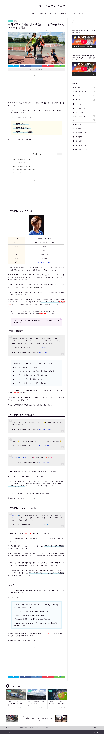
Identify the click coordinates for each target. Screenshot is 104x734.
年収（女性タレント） (85, 132)
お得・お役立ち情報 (85, 91)
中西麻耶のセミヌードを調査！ (26, 169)
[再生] (74, 47)
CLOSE (59, 154)
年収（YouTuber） (85, 116)
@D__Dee (14, 515)
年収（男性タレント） (85, 145)
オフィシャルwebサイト (44, 262)
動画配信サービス (85, 108)
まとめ (19, 172)
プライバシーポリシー (12, 732)
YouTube (85, 87)
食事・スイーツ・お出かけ (85, 149)
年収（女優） (84, 128)
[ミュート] (91, 47)
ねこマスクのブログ (52, 5)
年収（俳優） (85, 124)
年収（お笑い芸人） (85, 120)
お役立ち (43, 13)
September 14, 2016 (45, 429)
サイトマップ (79, 13)
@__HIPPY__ (24, 457)
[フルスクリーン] (94, 47)
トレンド (24, 13)
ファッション (85, 104)
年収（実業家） (84, 137)
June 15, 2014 (43, 524)
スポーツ (54, 13)
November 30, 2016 (44, 462)
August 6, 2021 (43, 352)
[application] (84, 41)
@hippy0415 (15, 457)
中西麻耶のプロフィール (24, 159)
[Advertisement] (36, 88)
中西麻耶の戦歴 (22, 162)
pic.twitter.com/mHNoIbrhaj (39, 347)
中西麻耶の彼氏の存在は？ (25, 166)
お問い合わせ (66, 13)
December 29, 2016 (44, 445)
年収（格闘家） (84, 141)
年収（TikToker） (84, 112)
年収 (34, 13)
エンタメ (85, 95)
